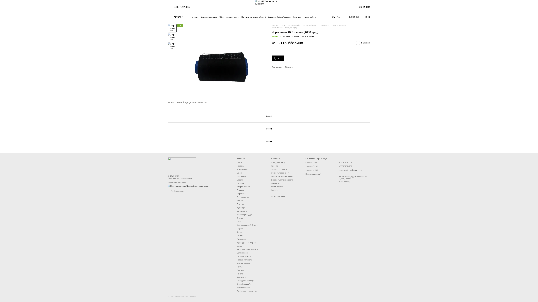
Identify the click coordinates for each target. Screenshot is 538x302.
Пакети (240, 274)
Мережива (241, 194)
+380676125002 (181, 7)
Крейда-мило (242, 169)
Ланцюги (240, 270)
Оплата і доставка (209, 17)
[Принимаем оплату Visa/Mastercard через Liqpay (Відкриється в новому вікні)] (188, 186)
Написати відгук (308, 36)
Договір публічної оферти (279, 17)
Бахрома (240, 204)
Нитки (239, 162)
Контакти (297, 17)
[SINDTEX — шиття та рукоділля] (182, 164)
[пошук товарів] (326, 17)
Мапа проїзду (344, 182)
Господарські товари (245, 281)
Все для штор (243, 197)
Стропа (240, 180)
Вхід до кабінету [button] (278, 162)
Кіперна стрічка (243, 187)
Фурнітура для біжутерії (247, 242)
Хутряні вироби (243, 263)
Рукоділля (241, 239)
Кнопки (240, 218)
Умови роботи (310, 17)
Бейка (239, 173)
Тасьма (240, 201)
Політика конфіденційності (253, 17)
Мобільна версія (177, 191)
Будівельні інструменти (247, 291)
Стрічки (240, 235)
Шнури (239, 232)
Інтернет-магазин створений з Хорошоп (182, 296)
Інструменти (242, 211)
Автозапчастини (243, 288)
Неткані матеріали (244, 260)
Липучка (240, 183)
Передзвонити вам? (313, 174)
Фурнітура (241, 208)
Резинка (240, 166)
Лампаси (240, 190)
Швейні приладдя (244, 215)
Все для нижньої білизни (247, 225)
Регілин (240, 267)
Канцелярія (241, 277)
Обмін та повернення (229, 17)
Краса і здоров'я (244, 284)
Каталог (274, 190)
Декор (239, 246)
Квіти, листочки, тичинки (247, 249)
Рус (338, 17)
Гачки (239, 221)
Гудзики (240, 228)
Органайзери (242, 253)
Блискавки (241, 176)
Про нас (194, 17)
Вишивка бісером (244, 256)
